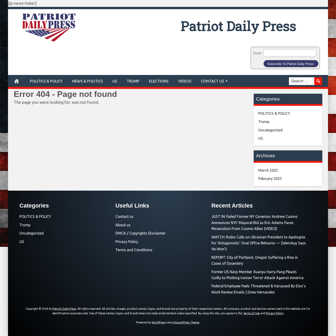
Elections (158, 81)
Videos (184, 81)
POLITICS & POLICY (46, 81)
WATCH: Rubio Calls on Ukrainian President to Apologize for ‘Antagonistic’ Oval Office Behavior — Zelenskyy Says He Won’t (258, 243)
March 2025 (268, 170)
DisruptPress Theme (186, 322)
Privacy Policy (126, 242)
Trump (133, 81)
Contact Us (212, 81)
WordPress (158, 322)
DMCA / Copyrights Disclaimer (140, 233)
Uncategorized (270, 130)
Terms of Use (251, 313)
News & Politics (87, 81)
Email (257, 53)
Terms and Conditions (133, 250)
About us (123, 225)
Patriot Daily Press (238, 26)
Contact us (124, 216)
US (114, 81)
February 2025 (270, 178)
